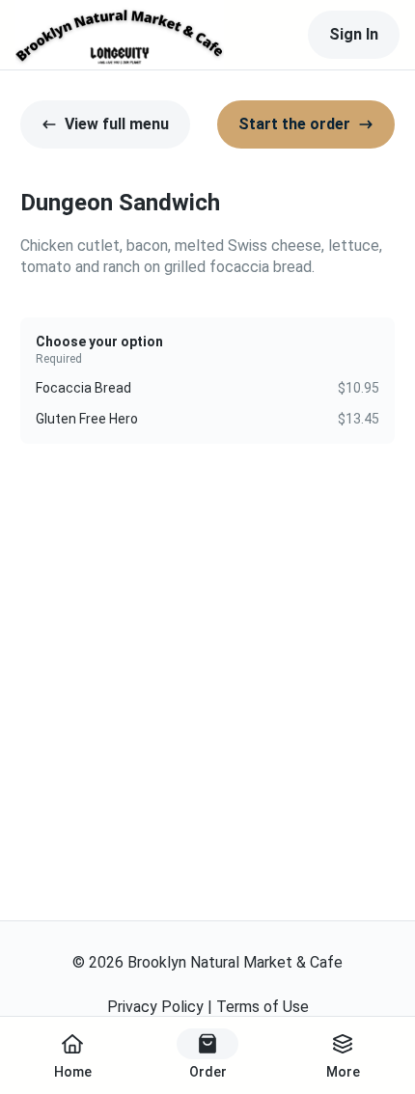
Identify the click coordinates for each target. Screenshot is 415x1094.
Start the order (294, 124)
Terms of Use (262, 1007)
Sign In (353, 34)
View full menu (117, 124)
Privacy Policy (155, 1007)
